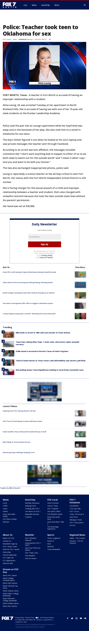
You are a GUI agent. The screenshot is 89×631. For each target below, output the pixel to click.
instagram (76, 618)
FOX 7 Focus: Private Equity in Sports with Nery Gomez (22, 421)
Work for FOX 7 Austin (11, 549)
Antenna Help (8, 563)
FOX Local (52, 499)
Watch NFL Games (10, 575)
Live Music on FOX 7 (32, 511)
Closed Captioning (9, 555)
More (57, 5)
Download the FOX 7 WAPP (33, 544)
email (85, 618)
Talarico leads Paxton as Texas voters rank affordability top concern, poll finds (51, 361)
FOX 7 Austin (7, 39)
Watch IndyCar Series (11, 591)
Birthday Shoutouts (32, 503)
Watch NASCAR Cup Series (10, 587)
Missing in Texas (76, 520)
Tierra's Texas (52, 506)
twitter (72, 618)
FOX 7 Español (52, 508)
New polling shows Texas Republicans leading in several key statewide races (50, 370)
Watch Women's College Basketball (10, 599)
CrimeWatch (74, 506)
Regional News (77, 534)
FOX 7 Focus (74, 511)
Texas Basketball (53, 549)
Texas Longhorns (53, 538)
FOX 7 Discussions (76, 522)
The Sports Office (53, 511)
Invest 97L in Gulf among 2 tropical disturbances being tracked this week (29, 272)
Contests (28, 517)
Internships (7, 552)
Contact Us (7, 541)
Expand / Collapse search (84, 5)
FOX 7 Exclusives (75, 501)
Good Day (30, 499)
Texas (5, 508)
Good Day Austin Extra (53, 518)
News (15, 39)
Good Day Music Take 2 (55, 523)
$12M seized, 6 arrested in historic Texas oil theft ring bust (42, 351)
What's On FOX (8, 538)
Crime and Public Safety (9, 515)
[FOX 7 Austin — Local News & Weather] (10, 5)
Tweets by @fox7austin (10, 488)
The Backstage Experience (53, 528)
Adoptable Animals (32, 514)
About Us (7, 534)
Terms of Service (46, 257)
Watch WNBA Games (11, 603)
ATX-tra (72, 525)
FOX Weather (30, 556)
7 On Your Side (75, 508)
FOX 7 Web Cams (31, 553)
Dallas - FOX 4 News (77, 538)
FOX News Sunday (10, 519)
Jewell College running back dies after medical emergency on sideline (29, 293)
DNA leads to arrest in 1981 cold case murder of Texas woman (43, 333)
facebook (68, 618)
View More (80, 267)
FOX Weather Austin (54, 514)
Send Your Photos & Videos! (32, 549)
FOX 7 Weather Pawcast (30, 539)
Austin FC (50, 541)
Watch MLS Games (10, 606)
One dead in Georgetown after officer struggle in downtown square (28, 303)
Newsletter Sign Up (10, 544)
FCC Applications (9, 560)
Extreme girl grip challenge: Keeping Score (19, 452)
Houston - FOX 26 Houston (76, 542)
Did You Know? (30, 558)
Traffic (5, 506)
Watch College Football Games (9, 579)
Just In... (7, 267)
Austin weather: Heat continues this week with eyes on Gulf (24, 432)
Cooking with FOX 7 (32, 508)
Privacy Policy (47, 255)
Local (5, 503)
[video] (80, 413)
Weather (29, 534)
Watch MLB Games (10, 583)
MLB (49, 544)
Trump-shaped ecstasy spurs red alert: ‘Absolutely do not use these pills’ (29, 314)
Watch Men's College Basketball (11, 594)
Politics (5, 511)
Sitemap (6, 522)
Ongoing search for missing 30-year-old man (19, 411)
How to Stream (53, 503)
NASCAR (50, 546)
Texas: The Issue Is (77, 514)
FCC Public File (8, 558)
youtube (81, 618)
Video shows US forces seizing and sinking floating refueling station (28, 282)
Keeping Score (30, 506)
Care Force (74, 517)
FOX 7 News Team (10, 546)
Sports (50, 534)
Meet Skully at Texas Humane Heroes (16, 442)
